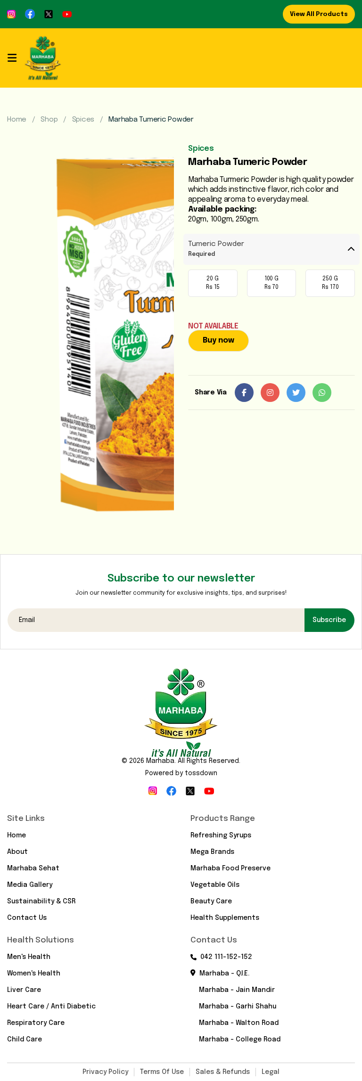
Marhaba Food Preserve (230, 868)
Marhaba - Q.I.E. (224, 973)
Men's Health (28, 957)
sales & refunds (223, 1072)
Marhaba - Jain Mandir (237, 990)
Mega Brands (212, 852)
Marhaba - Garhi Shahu (237, 1006)
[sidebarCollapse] (12, 58)
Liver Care (24, 990)
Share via (211, 392)
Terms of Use (162, 1072)
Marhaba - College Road (239, 1039)
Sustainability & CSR (41, 901)
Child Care (24, 1039)
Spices (83, 119)
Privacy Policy (105, 1072)
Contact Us (27, 918)
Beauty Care (211, 901)
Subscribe (329, 620)
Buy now (218, 340)
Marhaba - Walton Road (239, 1023)
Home (16, 119)
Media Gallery (29, 885)
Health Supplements (224, 918)
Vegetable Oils (214, 885)
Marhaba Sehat (33, 868)
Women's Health (33, 973)
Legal (271, 1072)
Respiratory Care (36, 1023)
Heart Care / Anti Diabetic (51, 1006)
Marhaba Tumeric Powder (151, 119)
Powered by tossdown (181, 773)
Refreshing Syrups (220, 835)
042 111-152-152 (226, 957)
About (17, 852)
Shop (49, 119)
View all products (319, 14)
